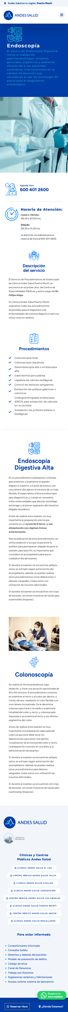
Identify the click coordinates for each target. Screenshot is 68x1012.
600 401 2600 (34, 189)
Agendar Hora (27, 185)
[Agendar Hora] (11, 189)
